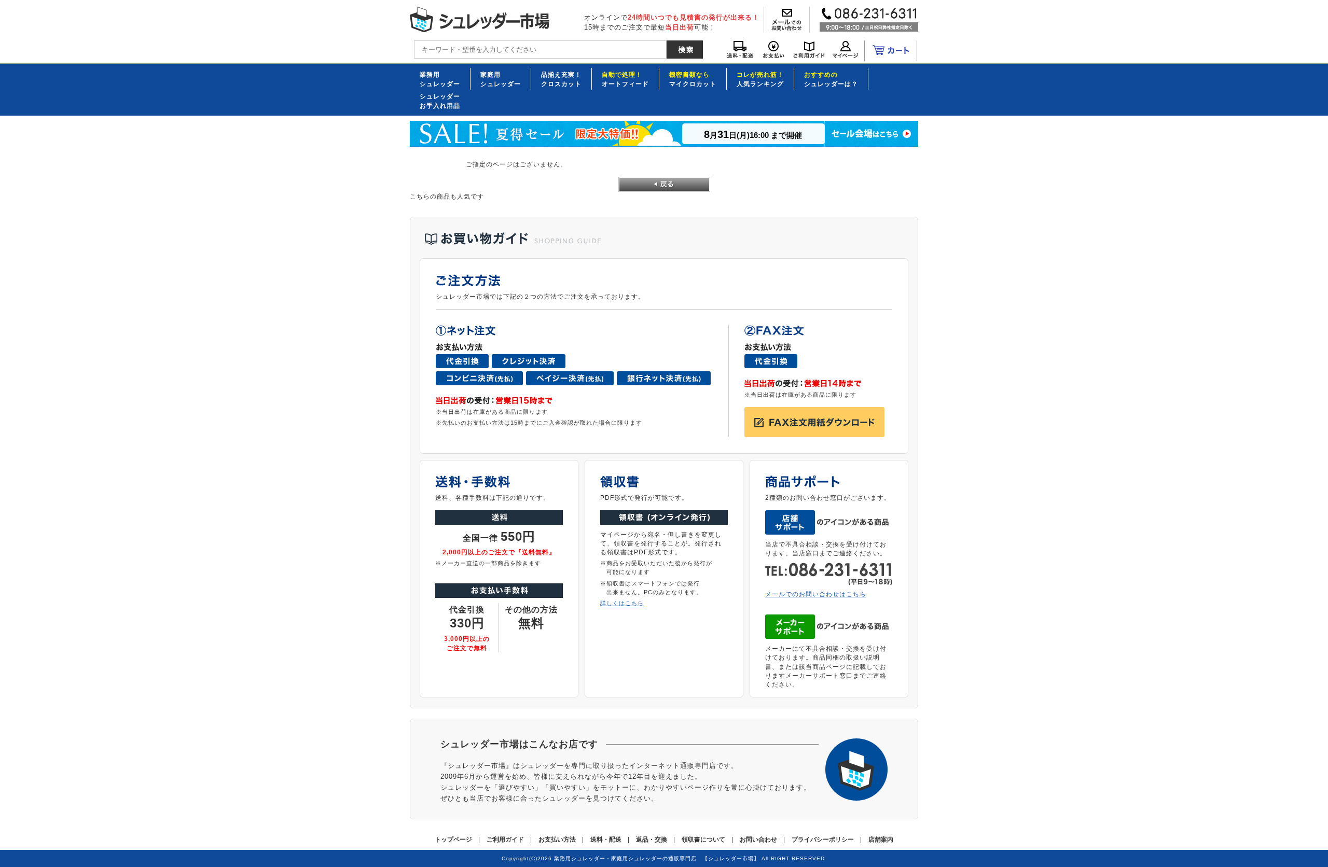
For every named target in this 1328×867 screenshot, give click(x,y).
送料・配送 (605, 839)
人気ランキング (760, 79)
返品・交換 (651, 839)
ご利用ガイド (505, 839)
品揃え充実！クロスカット (561, 79)
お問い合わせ (758, 839)
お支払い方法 (557, 839)
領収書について (703, 839)
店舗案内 (880, 839)
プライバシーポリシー (823, 839)
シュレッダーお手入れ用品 (440, 100)
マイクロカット (692, 79)
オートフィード (625, 79)
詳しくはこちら (622, 603)
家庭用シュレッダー (500, 79)
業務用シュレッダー (440, 79)
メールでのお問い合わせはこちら (815, 594)
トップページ (453, 839)
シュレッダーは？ (831, 79)
